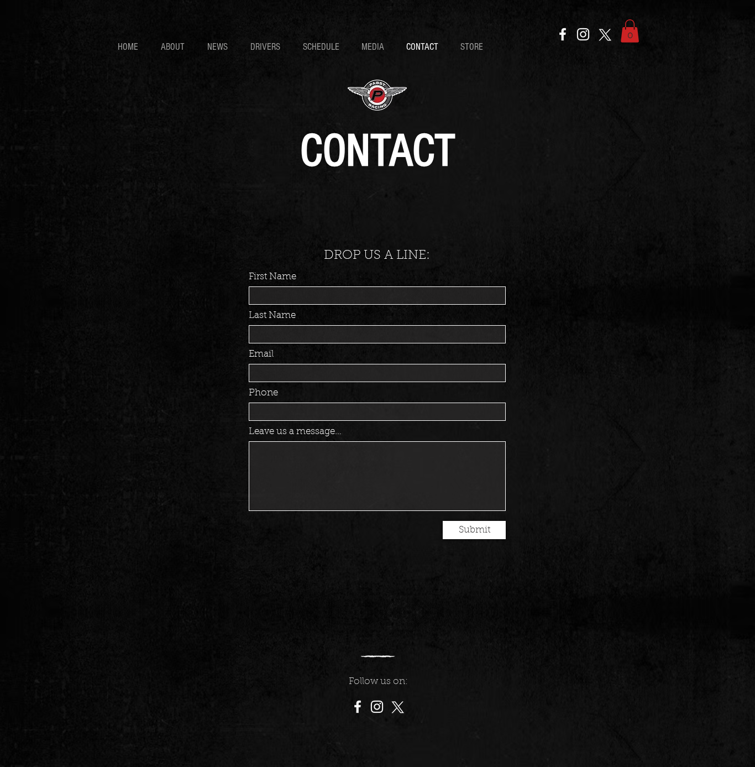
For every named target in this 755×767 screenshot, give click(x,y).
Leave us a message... (295, 431)
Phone (263, 393)
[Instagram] (583, 34)
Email (261, 354)
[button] (629, 31)
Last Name (272, 315)
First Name (272, 276)
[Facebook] (562, 34)
